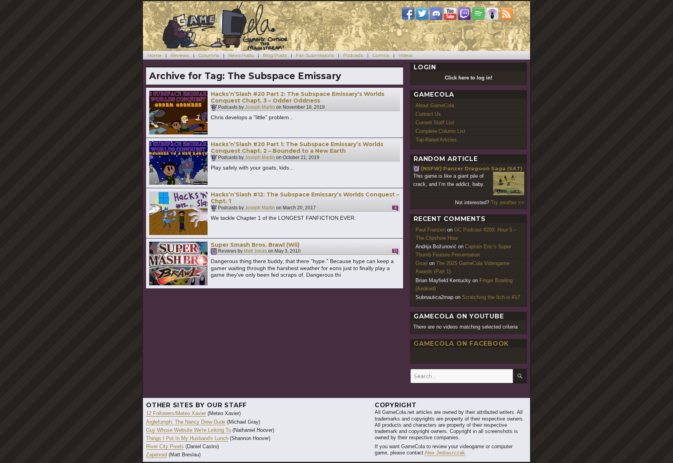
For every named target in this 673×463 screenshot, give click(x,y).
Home (154, 55)
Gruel (422, 263)
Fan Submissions (315, 55)
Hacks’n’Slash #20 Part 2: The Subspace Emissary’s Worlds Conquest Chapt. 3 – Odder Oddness (297, 97)
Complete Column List (440, 131)
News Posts (241, 55)
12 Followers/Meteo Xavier (176, 413)
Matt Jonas (255, 251)
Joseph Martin (260, 107)
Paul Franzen (431, 230)
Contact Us (428, 114)
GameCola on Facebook (461, 343)
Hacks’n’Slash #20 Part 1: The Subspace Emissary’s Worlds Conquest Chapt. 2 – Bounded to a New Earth (297, 148)
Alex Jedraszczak (445, 453)
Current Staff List (435, 122)
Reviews (180, 55)
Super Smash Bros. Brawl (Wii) (255, 244)
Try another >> (507, 202)
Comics (380, 55)
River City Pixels (165, 446)
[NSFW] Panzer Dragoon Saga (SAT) (471, 168)
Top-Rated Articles (436, 140)
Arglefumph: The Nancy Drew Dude (186, 422)
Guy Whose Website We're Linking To (188, 430)
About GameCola (435, 105)
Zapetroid (156, 455)
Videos (405, 55)
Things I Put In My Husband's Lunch (187, 438)
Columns (208, 55)
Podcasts (353, 55)
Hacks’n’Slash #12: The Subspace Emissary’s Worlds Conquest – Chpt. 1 (305, 198)
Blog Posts (275, 55)
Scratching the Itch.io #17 (491, 297)
